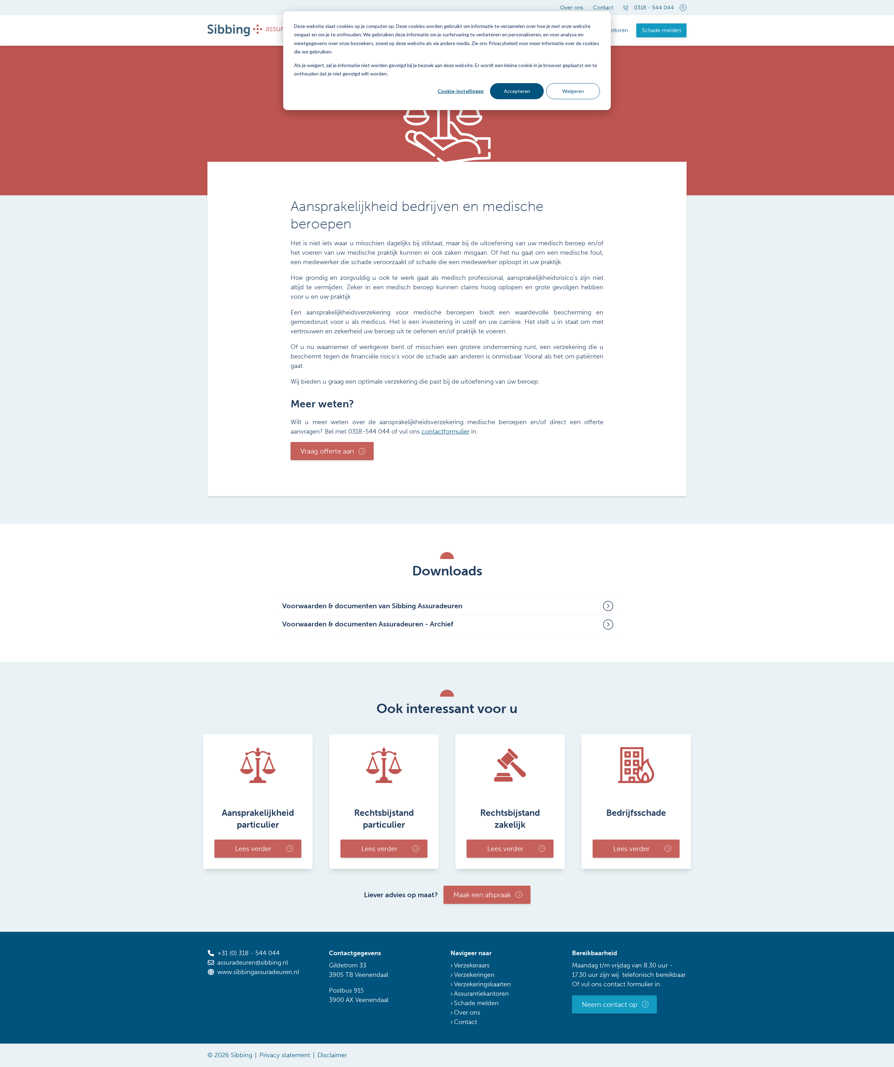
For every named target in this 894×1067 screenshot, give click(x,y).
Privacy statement (284, 1055)
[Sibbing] (259, 30)
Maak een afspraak (482, 895)
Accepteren (517, 91)
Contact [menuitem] (603, 7)
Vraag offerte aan (327, 451)
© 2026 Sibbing (229, 1055)
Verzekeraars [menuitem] (472, 965)
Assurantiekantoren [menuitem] (481, 993)
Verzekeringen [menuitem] (474, 975)
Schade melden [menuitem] (661, 30)
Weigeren (573, 91)
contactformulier (445, 431)
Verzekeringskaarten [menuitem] (482, 984)
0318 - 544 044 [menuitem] (654, 7)
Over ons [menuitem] (571, 7)
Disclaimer (332, 1055)
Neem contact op (609, 1004)
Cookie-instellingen (461, 91)
